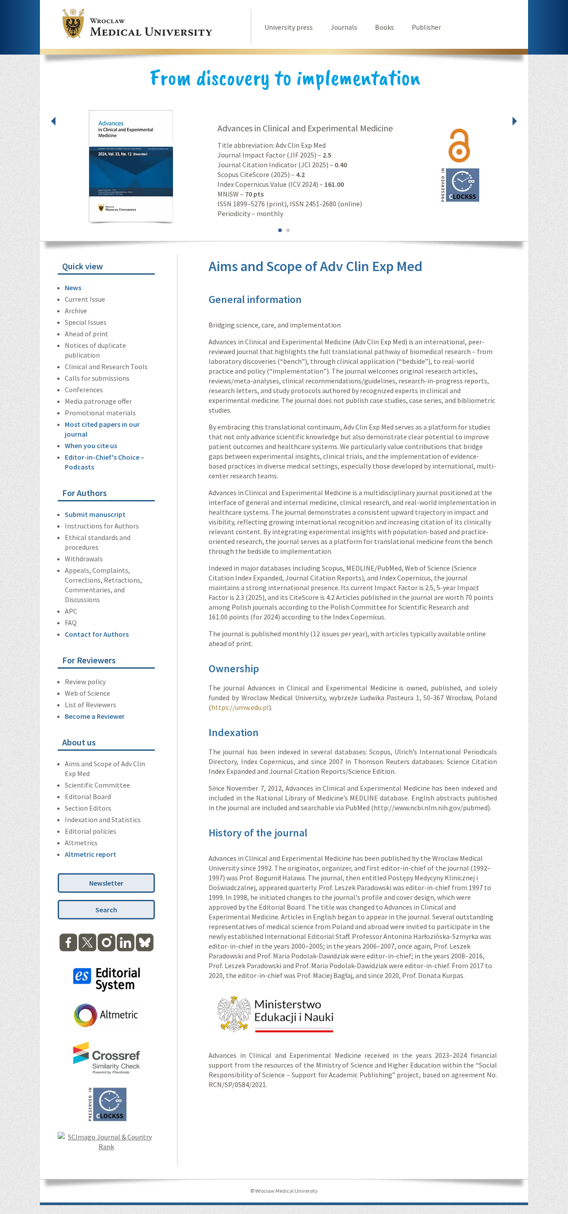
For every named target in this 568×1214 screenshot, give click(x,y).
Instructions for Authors (102, 525)
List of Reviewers (90, 704)
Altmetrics (81, 842)
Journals (344, 27)
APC (71, 611)
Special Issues (85, 322)
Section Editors (88, 808)
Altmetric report (90, 854)
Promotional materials (100, 412)
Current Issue (85, 299)
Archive (76, 310)
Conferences (84, 389)
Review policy (85, 681)
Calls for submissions (97, 378)
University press (288, 27)
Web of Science (87, 693)
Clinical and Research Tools (106, 366)
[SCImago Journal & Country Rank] (106, 1146)
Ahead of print (86, 333)
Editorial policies (90, 831)
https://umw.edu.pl (240, 707)
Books (384, 27)
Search (106, 909)
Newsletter (106, 883)
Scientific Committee (97, 784)
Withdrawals (84, 558)
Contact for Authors (97, 634)
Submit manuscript (95, 514)
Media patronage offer (98, 401)
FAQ (71, 622)
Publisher (426, 27)
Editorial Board (88, 796)
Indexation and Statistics (103, 819)
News (73, 287)
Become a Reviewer (95, 716)
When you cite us (91, 445)
